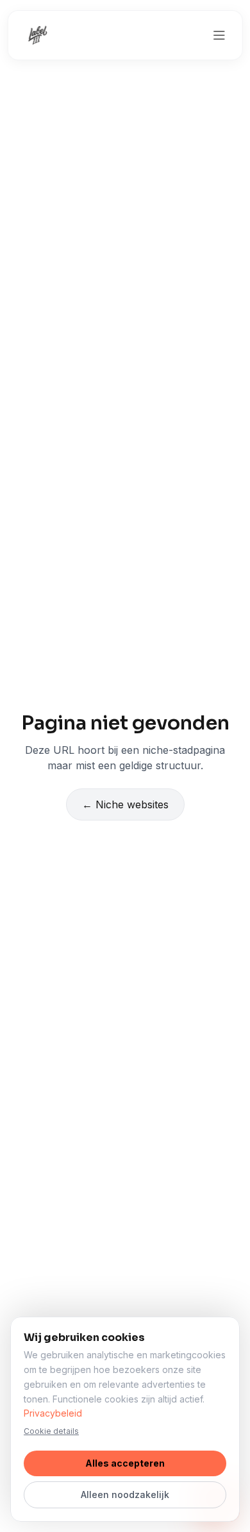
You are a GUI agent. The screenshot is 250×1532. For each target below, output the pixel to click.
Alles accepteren (125, 1463)
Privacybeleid (53, 1413)
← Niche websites (125, 804)
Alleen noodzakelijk (125, 1494)
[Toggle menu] (218, 35)
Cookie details (51, 1431)
